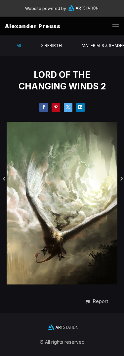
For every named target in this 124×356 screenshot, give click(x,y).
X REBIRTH (51, 45)
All (19, 45)
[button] (96, 301)
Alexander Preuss (33, 26)
